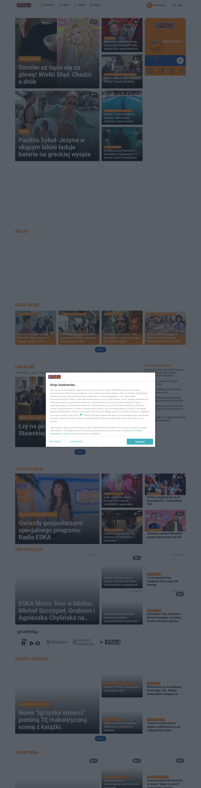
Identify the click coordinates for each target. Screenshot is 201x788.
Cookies (66, 433)
